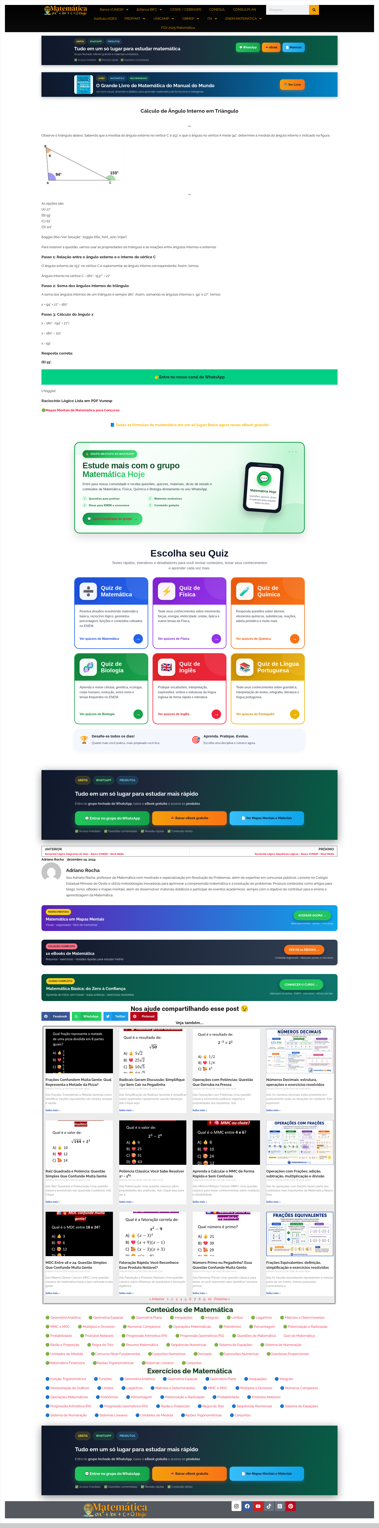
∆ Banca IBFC (147, 9)
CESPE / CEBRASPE (185, 9)
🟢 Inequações (181, 1317)
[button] (55, 1016)
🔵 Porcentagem (139, 1397)
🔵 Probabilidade (225, 1397)
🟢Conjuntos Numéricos (167, 1354)
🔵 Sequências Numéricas (252, 1406)
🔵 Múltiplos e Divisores (253, 1388)
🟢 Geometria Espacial (105, 1317)
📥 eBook (271, 47)
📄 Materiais (294, 47)
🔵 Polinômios (107, 1397)
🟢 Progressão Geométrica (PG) (199, 1336)
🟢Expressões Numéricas (239, 1354)
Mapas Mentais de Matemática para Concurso (82, 410)
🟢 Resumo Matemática (139, 1345)
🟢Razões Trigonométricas (113, 1363)
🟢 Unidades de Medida (64, 1354)
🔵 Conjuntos (240, 1415)
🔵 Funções (103, 1379)
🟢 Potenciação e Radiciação (305, 1327)
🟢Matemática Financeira (65, 1363)
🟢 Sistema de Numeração (280, 1345)
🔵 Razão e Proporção (173, 1406)
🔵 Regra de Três (211, 1406)
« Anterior (156, 1299)
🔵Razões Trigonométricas (201, 1415)
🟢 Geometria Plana (146, 1317)
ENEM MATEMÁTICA (241, 19)
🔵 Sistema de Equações (299, 1406)
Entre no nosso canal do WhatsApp (192, 377)
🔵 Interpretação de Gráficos (67, 1388)
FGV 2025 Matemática (178, 28)
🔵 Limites (105, 1388)
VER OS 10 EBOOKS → (304, 950)
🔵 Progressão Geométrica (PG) (123, 1406)
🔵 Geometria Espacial (180, 1379)
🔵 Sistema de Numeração (66, 1415)
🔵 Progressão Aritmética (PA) (68, 1406)
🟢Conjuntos (192, 1363)
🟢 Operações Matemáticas (189, 1327)
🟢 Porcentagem (262, 1327)
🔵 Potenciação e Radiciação (182, 1397)
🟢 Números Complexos (141, 1327)
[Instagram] (236, 1506)
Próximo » (222, 1299)
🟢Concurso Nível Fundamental (115, 1354)
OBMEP (188, 19)
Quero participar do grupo (112, 519)
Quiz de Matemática (299, 1336)
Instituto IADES (105, 19)
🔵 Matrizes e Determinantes (172, 1388)
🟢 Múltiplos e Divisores (96, 1327)
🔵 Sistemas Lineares (111, 1415)
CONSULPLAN (244, 9)
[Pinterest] (291, 1506)
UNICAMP (161, 19)
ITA (209, 19)
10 (209, 1299)
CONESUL (217, 9)
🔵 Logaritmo (132, 1388)
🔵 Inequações (255, 1379)
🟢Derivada (202, 1354)
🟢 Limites (235, 1317)
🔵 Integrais (284, 1379)
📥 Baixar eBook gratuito (189, 818)
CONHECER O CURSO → (301, 984)
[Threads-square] (280, 1506)
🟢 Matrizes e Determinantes (302, 1317)
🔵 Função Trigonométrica (65, 1379)
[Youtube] (258, 1506)
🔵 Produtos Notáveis (263, 1397)
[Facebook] (247, 1506)
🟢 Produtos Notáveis (97, 1336)
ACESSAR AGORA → (312, 915)
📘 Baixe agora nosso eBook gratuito (189, 425)
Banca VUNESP (112, 9)
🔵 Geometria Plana (220, 1379)
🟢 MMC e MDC (57, 1327)
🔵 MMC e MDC (215, 1388)
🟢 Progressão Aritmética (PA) (144, 1336)
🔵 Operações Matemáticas (66, 1397)
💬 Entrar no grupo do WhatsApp (112, 818)
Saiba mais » (53, 1110)
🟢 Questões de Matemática (254, 1336)
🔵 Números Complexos (299, 1388)
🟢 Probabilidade (58, 1336)
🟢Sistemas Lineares (158, 1363)
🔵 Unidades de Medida (154, 1415)
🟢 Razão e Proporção (62, 1345)
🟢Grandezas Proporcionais (287, 1354)
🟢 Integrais (209, 1317)
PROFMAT (132, 19)
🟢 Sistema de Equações (233, 1345)
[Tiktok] (269, 1506)
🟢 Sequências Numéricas (186, 1345)
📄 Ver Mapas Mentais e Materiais (266, 818)
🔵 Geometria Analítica (137, 1379)
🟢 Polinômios (230, 1327)
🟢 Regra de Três (100, 1345)
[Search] (314, 10)
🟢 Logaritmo (261, 1317)
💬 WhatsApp (248, 47)
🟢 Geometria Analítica (63, 1317)
